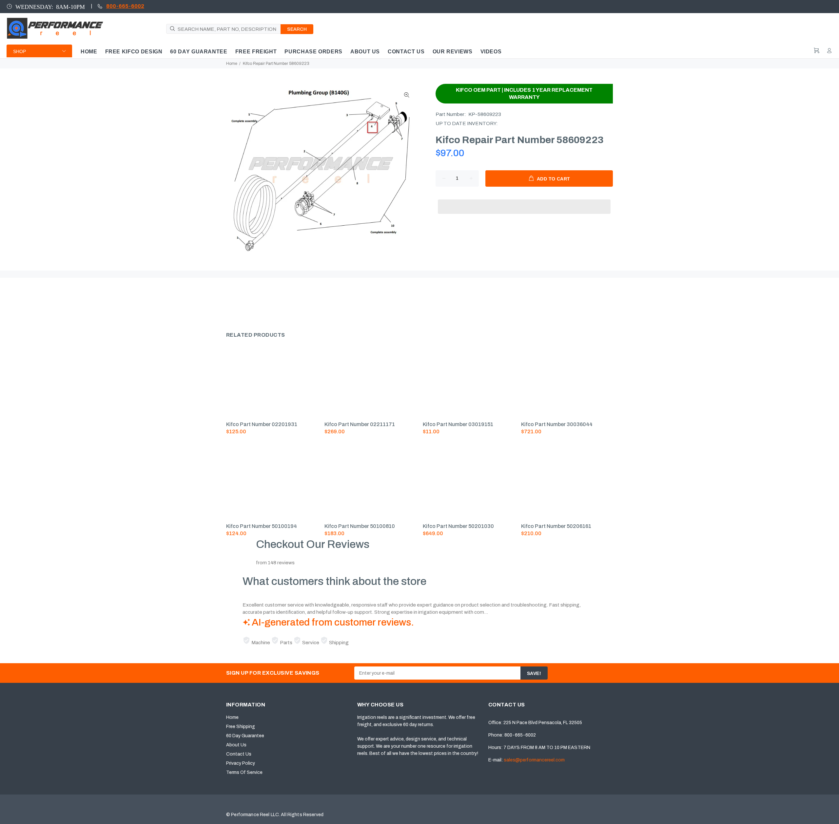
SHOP (19, 51)
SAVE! (534, 673)
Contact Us (238, 754)
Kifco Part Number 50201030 (458, 526)
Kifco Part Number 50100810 (359, 526)
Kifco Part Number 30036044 (557, 424)
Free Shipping (240, 726)
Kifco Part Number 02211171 (359, 424)
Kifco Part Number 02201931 (261, 424)
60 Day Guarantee (245, 735)
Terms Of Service (244, 772)
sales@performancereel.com (534, 760)
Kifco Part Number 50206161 (556, 526)
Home (231, 63)
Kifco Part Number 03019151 (458, 424)
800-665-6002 (125, 6)
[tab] (226, 302)
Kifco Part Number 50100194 (261, 526)
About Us (236, 744)
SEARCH (297, 29)
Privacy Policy (240, 763)
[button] (524, 200)
